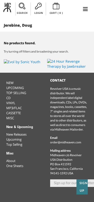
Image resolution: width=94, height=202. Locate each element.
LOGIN (38, 13)
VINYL (10, 103)
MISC (10, 118)
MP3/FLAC (14, 108)
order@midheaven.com (65, 142)
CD (8, 98)
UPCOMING (15, 88)
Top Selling (14, 144)
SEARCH (22, 13)
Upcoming (14, 139)
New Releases (16, 134)
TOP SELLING (16, 93)
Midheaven (7, 9)
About (11, 160)
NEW (10, 82)
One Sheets (14, 166)
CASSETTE (13, 113)
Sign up (83, 186)
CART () (56, 13)
